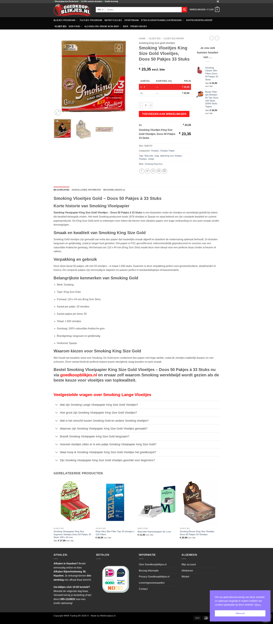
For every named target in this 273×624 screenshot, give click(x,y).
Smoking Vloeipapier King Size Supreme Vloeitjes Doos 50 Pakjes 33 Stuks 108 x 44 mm (72, 534)
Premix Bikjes (138, 26)
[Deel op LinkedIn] (164, 171)
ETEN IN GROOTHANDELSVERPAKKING (161, 20)
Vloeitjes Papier (174, 38)
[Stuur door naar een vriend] (153, 171)
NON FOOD (74, 26)
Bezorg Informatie (149, 570)
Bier (125, 26)
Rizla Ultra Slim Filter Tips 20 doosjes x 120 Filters (115, 533)
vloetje (151, 159)
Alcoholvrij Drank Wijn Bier (101, 26)
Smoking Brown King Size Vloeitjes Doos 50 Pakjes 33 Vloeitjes (197, 533)
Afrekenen (187, 570)
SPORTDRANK (131, 20)
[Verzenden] (184, 9)
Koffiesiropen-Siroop (199, 20)
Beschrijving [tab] (61, 190)
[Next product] (211, 38)
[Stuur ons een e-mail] (218, 1)
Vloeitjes (61, 26)
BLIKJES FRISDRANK (64, 20)
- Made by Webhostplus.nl (102, 615)
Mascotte (149, 156)
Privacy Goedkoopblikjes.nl (154, 576)
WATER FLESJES (113, 20)
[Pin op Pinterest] (158, 171)
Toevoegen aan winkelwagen (164, 114)
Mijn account (189, 564)
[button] (204, 9)
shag (156, 156)
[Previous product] (217, 38)
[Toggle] (57, 405)
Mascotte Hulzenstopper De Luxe (154, 531)
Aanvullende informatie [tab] (86, 190)
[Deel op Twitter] (147, 171)
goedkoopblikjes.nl (78, 375)
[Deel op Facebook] (141, 171)
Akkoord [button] (240, 613)
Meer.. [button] (258, 604)
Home (142, 38)
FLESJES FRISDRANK (91, 20)
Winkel (185, 576)
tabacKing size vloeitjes (171, 156)
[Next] (128, 76)
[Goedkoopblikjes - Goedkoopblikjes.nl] (72, 10)
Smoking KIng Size (153, 164)
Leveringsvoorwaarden (152, 582)
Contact (143, 589)
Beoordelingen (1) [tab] (114, 190)
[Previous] (59, 76)
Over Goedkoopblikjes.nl (153, 564)
